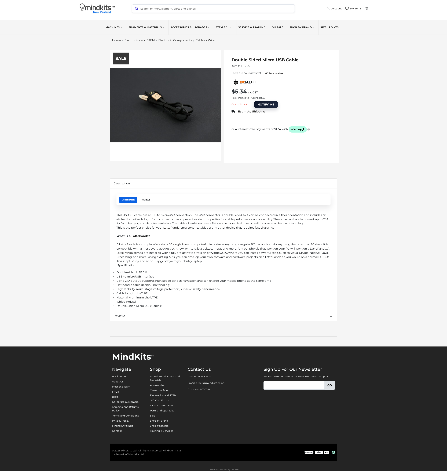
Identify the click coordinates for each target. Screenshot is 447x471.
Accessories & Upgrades (189, 27)
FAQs (115, 391)
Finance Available (122, 425)
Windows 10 (164, 244)
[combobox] (213, 8)
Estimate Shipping (251, 111)
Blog (115, 396)
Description (122, 183)
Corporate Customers (125, 401)
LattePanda (171, 227)
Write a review (274, 73)
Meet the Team (121, 386)
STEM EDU (224, 27)
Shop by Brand (302, 27)
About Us (117, 381)
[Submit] (136, 9)
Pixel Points (329, 27)
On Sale (277, 27)
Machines (114, 27)
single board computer (189, 244)
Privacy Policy (120, 420)
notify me (266, 104)
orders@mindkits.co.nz (210, 383)
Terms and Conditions (125, 415)
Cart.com (235, 470)
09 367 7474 (204, 376)
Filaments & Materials (146, 27)
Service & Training (252, 27)
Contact (117, 430)
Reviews (145, 199)
